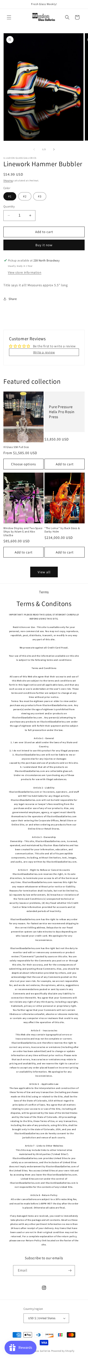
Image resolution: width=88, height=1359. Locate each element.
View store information (24, 272)
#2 (25, 196)
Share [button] (13, 299)
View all (44, 572)
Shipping (8, 180)
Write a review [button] (44, 352)
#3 (40, 196)
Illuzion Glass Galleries (37, 1350)
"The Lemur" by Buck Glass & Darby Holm (62, 529)
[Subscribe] (70, 1270)
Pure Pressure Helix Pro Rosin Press (61, 411)
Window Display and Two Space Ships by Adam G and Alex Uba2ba (23, 531)
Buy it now (44, 245)
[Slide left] (34, 149)
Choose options (23, 464)
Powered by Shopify (62, 1350)
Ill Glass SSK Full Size (16, 447)
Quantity (9, 206)
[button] (9, 17)
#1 (10, 196)
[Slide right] (54, 149)
